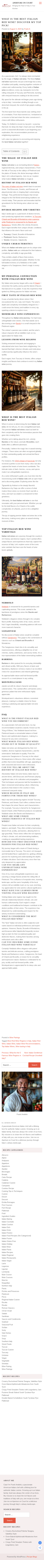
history (36, 165)
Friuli (3, 1213)
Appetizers (6, 1166)
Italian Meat (6, 1247)
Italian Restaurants (9, 1258)
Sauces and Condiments (11, 1319)
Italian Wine (11, 1044)
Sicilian (4, 1327)
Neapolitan (6, 1283)
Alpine (4, 1158)
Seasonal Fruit (7, 1325)
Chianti (37, 283)
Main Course (7, 1275)
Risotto (4, 1305)
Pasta (4, 1288)
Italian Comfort (7, 1224)
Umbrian (5, 1355)
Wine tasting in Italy (23, 1046)
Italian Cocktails (8, 1222)
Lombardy (6, 1272)
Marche (5, 1280)
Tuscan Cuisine (8, 1350)
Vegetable (5, 1361)
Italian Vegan (6, 1261)
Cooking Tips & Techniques (12, 1191)
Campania (6, 1186)
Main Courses (7, 1277)
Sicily (4, 1330)
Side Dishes (6, 1333)
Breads (4, 1174)
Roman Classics (8, 1308)
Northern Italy (7, 1286)
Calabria (5, 1180)
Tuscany (5, 1352)
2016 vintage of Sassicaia (25, 461)
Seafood (5, 1322)
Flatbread (5, 1211)
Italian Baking (7, 1219)
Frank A (27, 29)
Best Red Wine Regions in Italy (19, 1041)
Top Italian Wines (8, 1046)
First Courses (7, 1205)
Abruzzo (5, 1155)
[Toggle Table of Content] (23, 152)
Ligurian (5, 1269)
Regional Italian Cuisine (11, 1300)
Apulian (4, 1169)
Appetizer (5, 1163)
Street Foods (7, 1344)
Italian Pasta (6, 1250)
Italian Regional (7, 1255)
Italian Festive (7, 1233)
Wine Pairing (6, 1366)
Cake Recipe (7, 1177)
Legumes (5, 1266)
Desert (4, 1197)
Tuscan (4, 1347)
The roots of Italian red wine (12, 186)
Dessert (5, 1199)
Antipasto (5, 1161)
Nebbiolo (5, 607)
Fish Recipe (6, 1208)
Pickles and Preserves (10, 1291)
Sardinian (5, 1316)
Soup (4, 1339)
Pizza (4, 1297)
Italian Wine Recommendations (28, 1044)
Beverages (6, 1172)
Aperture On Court (22, 3)
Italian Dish (6, 1227)
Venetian (5, 1364)
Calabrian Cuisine (8, 1183)
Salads (4, 1313)
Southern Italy (7, 1341)
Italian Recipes (7, 1252)
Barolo (18, 323)
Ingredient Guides (8, 1216)
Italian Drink (6, 1230)
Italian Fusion (7, 1238)
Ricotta (4, 1302)
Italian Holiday (7, 1244)
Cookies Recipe (8, 1188)
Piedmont (5, 1294)
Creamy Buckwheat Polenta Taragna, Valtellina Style (22, 1381)
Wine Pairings (14, 1037)
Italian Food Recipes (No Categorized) (16, 1236)
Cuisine (5, 1194)
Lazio (4, 1263)
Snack (4, 1336)
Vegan (4, 1358)
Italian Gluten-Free (9, 1241)
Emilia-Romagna (8, 1202)
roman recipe (7, 1311)
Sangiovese (12, 638)
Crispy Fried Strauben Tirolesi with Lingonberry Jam (21, 1390)
